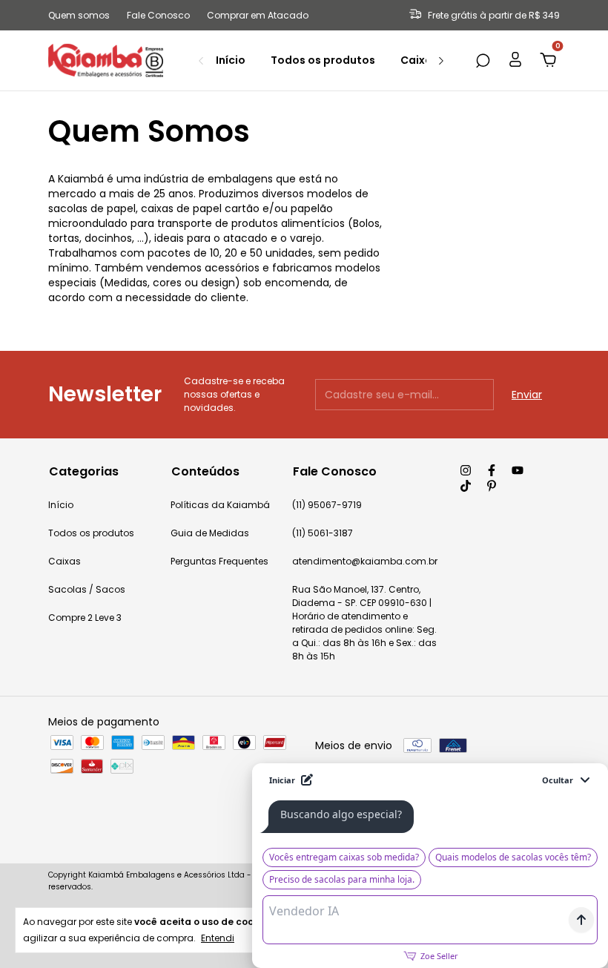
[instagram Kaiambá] (466, 470)
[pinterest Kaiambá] (492, 486)
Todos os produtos (323, 60)
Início (230, 60)
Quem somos (79, 15)
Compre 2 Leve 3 (85, 617)
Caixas (419, 60)
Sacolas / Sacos (86, 589)
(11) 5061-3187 (322, 533)
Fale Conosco (158, 15)
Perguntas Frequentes (219, 561)
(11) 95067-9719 (327, 504)
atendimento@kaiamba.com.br (364, 561)
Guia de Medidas (210, 533)
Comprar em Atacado (257, 15)
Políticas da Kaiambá (220, 504)
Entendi (217, 938)
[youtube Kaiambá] (517, 470)
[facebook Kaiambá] (492, 470)
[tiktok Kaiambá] (466, 486)
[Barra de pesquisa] (482, 61)
